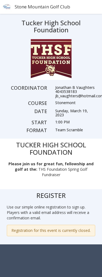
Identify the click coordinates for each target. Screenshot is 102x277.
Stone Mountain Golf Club (42, 7)
